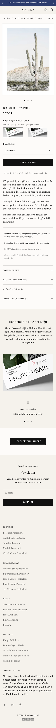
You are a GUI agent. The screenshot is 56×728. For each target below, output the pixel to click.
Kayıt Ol (28, 502)
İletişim (7, 625)
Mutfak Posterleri (12, 548)
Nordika (7, 18)
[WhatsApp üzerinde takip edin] (20, 704)
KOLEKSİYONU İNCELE (28, 441)
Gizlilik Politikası (11, 660)
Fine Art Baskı (10, 614)
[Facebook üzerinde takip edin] (4, 704)
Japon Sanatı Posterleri (15, 578)
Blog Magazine (10, 619)
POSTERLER (8, 527)
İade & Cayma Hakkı (13, 645)
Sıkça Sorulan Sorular (14, 604)
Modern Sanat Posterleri (15, 568)
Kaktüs (40, 18)
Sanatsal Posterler (12, 543)
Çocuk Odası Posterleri (15, 553)
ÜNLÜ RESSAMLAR (11, 563)
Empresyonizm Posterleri (16, 573)
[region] (28, 408)
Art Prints (19, 18)
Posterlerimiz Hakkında (15, 609)
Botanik (30, 18)
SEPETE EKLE (28, 162)
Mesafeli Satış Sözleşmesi (16, 655)
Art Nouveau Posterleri (15, 589)
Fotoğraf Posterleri (13, 532)
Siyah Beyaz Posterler (14, 537)
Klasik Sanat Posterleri (14, 584)
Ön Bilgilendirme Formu (15, 650)
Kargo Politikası (11, 640)
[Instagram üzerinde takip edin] (12, 704)
